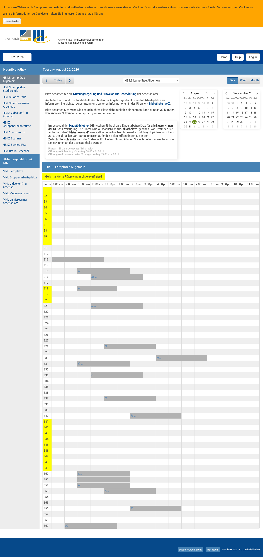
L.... (93, 305)
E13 (46, 259)
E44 (46, 439)
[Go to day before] (46, 80)
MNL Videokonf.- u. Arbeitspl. (15, 185)
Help (238, 57)
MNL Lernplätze (13, 171)
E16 (46, 277)
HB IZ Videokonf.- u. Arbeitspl (15, 114)
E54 (46, 497)
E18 (46, 288)
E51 (46, 479)
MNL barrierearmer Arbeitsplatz (15, 201)
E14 (46, 265)
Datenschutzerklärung (90, 13)
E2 (45, 196)
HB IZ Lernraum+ (14, 132)
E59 (46, 525)
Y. (79, 479)
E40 (46, 415)
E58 (46, 520)
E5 (45, 213)
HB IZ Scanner (12, 138)
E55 (46, 502)
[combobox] (151, 80)
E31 (46, 363)
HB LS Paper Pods (14, 97)
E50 (46, 473)
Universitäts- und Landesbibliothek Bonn (81, 39)
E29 (46, 352)
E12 (46, 253)
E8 (45, 230)
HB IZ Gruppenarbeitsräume (17, 124)
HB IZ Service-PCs (14, 144)
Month (254, 80)
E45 (46, 444)
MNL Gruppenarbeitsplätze (20, 177)
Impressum (212, 549)
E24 (46, 323)
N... (80, 485)
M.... (94, 276)
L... (54, 259)
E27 (46, 340)
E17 (46, 282)
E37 (46, 398)
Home (223, 57)
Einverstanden (11, 21)
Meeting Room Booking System (75, 42)
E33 (46, 375)
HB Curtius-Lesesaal (16, 151)
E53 (46, 491)
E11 (46, 248)
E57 (46, 514)
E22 (46, 311)
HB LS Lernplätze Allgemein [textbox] (142, 80)
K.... (133, 508)
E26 (46, 334)
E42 (46, 427)
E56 (46, 508)
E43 (46, 433)
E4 (45, 207)
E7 (45, 225)
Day (232, 80)
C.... (93, 375)
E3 (45, 201)
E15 (46, 271)
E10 (46, 242)
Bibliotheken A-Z (159, 103)
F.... (107, 491)
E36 (46, 392)
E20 (46, 300)
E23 (46, 317)
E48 (46, 462)
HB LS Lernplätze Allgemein (14, 79)
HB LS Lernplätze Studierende (14, 89)
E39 (46, 410)
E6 (45, 219)
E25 (46, 329)
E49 (46, 468)
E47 (46, 456)
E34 (46, 381)
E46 (46, 450)
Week (243, 80)
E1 (45, 190)
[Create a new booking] (58, 190)
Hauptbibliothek (79, 125)
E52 (46, 485)
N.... (80, 271)
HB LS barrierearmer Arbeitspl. (16, 105)
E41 (46, 421)
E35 (46, 387)
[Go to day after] (69, 80)
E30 (46, 358)
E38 (46, 404)
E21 (46, 306)
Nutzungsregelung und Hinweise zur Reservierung (104, 94)
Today (58, 80)
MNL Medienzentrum (16, 193)
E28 (46, 346)
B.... (107, 346)
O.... (80, 363)
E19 (46, 294)
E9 (45, 236)
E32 (46, 369)
